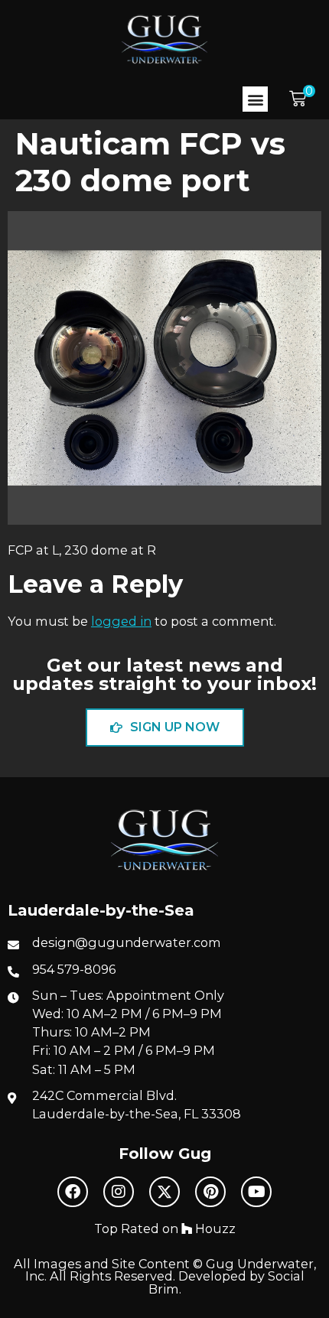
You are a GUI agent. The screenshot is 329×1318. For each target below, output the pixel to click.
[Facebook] (72, 1191)
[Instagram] (118, 1191)
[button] (255, 99)
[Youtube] (256, 1191)
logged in (121, 621)
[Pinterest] (210, 1191)
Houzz (214, 1228)
